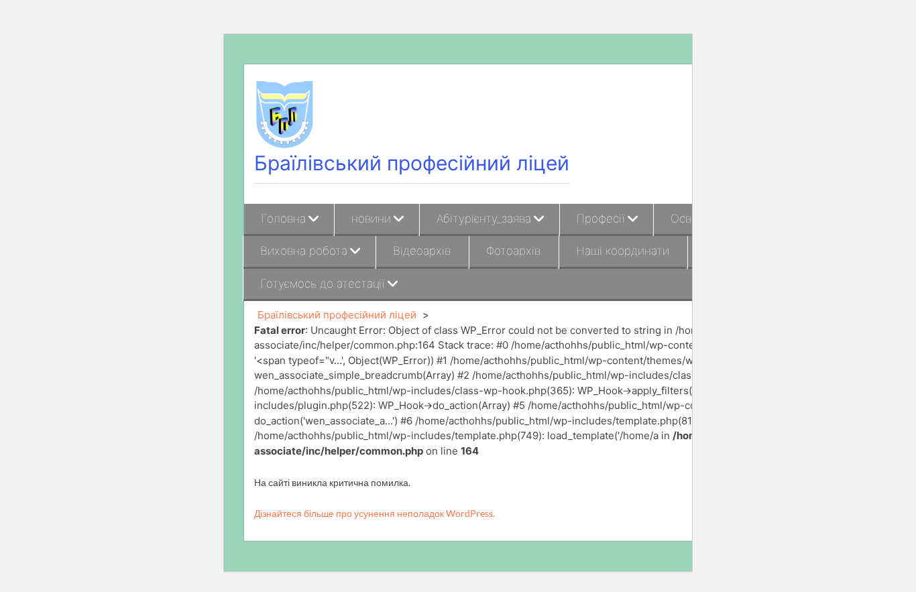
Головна (283, 218)
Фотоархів (513, 250)
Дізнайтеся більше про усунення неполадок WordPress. (374, 513)
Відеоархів (422, 250)
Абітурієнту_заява (484, 218)
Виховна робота (303, 250)
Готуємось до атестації (322, 283)
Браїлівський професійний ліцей (411, 163)
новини (371, 218)
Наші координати (622, 250)
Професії (601, 218)
